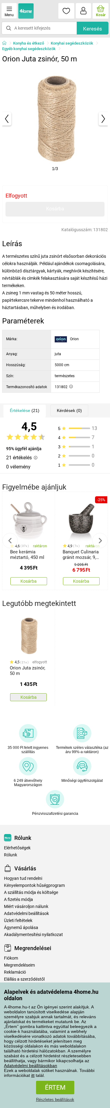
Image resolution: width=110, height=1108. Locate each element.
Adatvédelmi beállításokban (30, 1065)
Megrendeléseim (19, 965)
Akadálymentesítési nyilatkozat (33, 934)
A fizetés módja (18, 899)
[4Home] (6, 43)
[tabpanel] (55, 119)
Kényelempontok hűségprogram (34, 885)
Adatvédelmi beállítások (26, 913)
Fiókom (11, 958)
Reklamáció (15, 972)
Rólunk (10, 855)
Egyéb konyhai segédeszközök (29, 48)
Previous (10, 540)
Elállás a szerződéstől (24, 979)
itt (33, 1075)
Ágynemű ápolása (21, 927)
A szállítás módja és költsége (31, 892)
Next (100, 540)
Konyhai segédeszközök (72, 43)
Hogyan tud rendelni (23, 878)
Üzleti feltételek (18, 920)
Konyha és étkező (28, 43)
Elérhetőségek (17, 848)
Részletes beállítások (55, 1099)
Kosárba (55, 209)
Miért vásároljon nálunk (26, 906)
